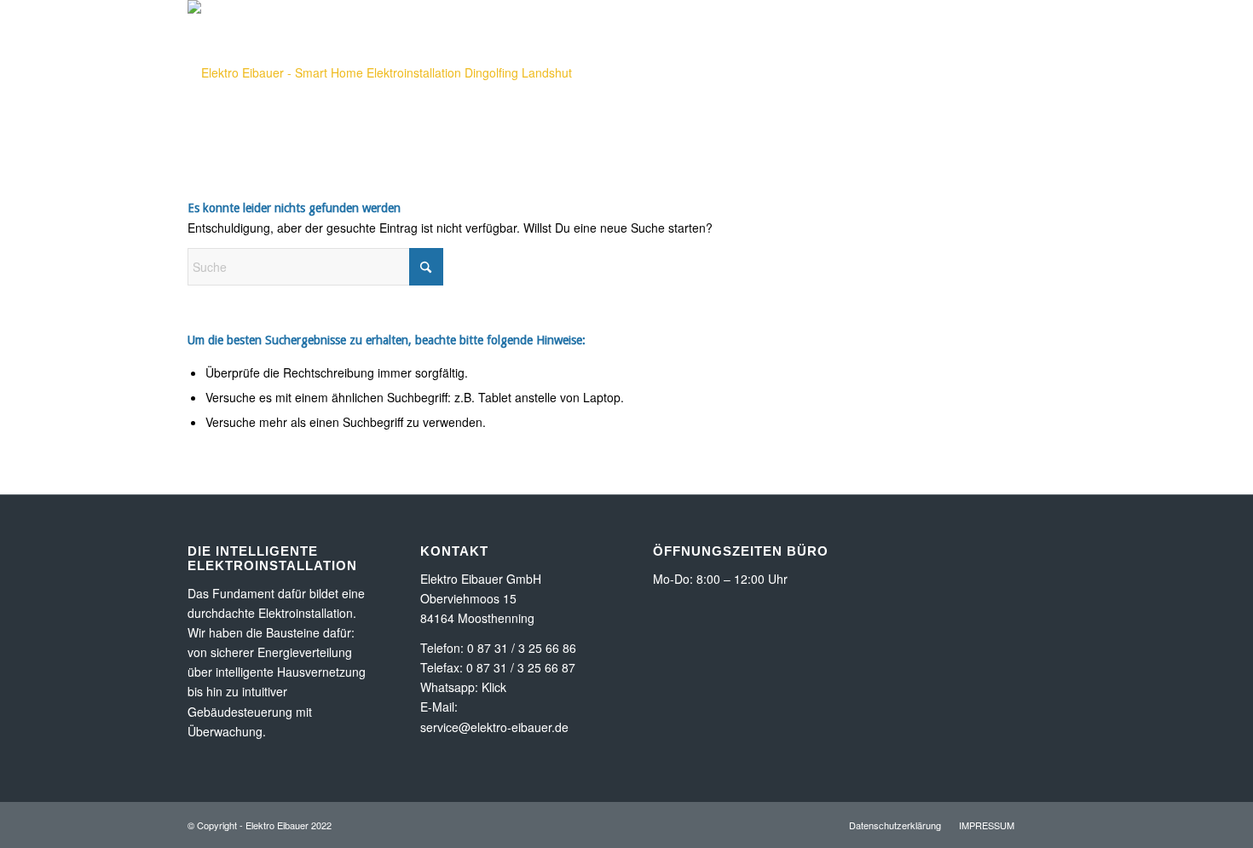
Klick (494, 686)
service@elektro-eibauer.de (494, 727)
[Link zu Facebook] (1052, 113)
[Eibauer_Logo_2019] (380, 72)
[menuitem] (686, 72)
